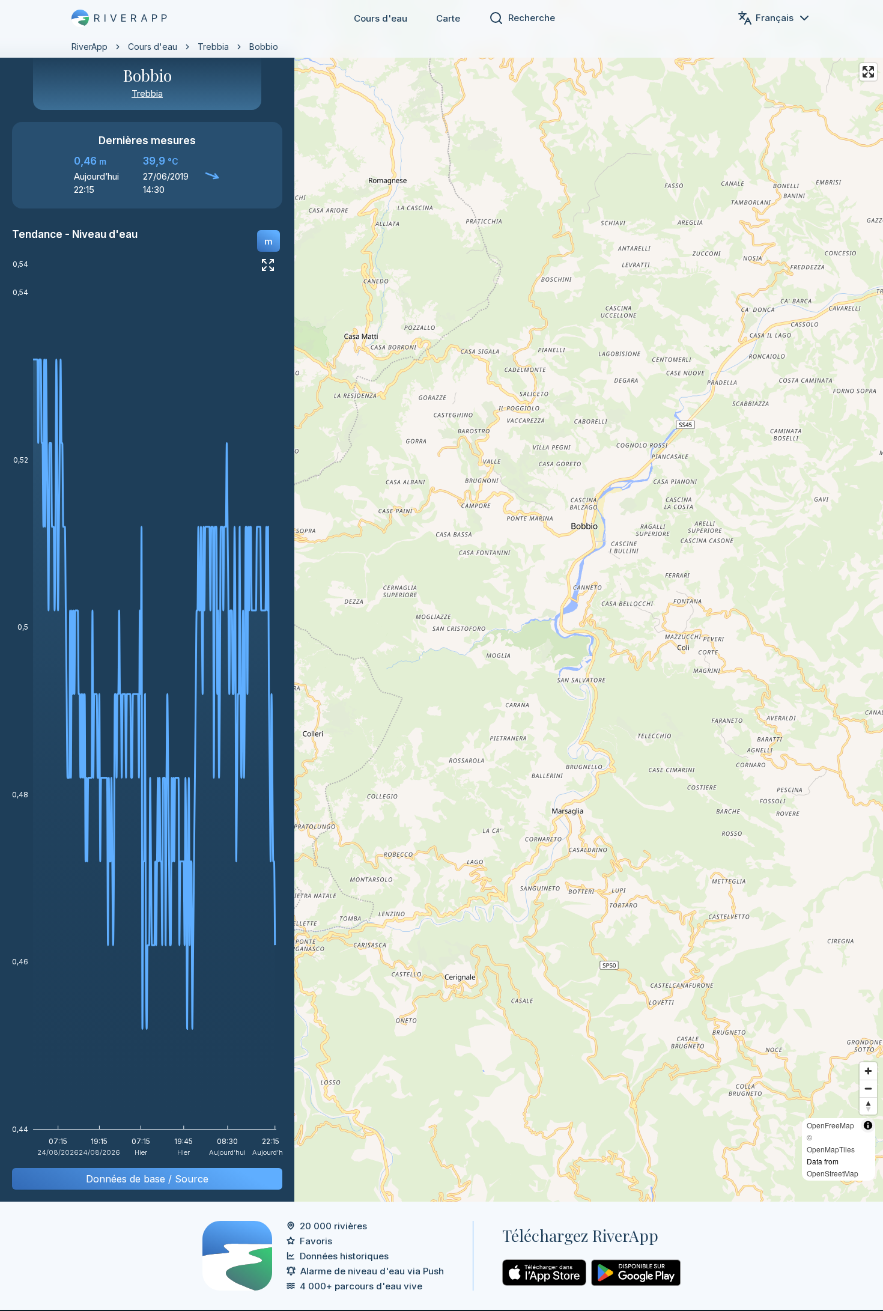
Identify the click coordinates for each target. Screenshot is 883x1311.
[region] (441, 601)
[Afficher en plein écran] (267, 265)
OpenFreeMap (830, 1125)
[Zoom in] (868, 1071)
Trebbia (213, 46)
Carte (448, 18)
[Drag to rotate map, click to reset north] (868, 1106)
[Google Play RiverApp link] (636, 1272)
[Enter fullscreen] (868, 72)
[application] (147, 712)
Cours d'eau (380, 18)
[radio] (268, 241)
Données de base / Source (147, 1179)
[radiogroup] (268, 241)
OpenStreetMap (832, 1173)
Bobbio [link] (263, 46)
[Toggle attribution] (868, 1125)
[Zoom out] (868, 1088)
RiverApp (89, 46)
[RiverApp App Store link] (544, 1272)
